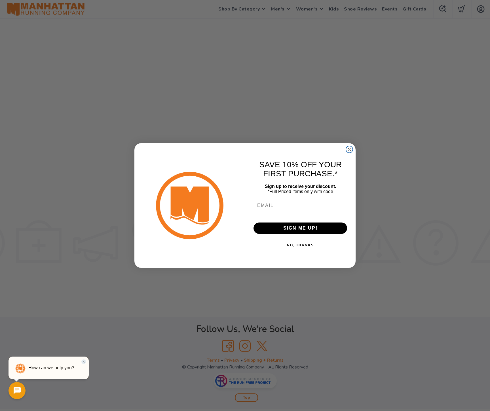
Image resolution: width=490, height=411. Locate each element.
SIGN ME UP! (300, 228)
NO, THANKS (300, 245)
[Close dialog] (349, 149)
